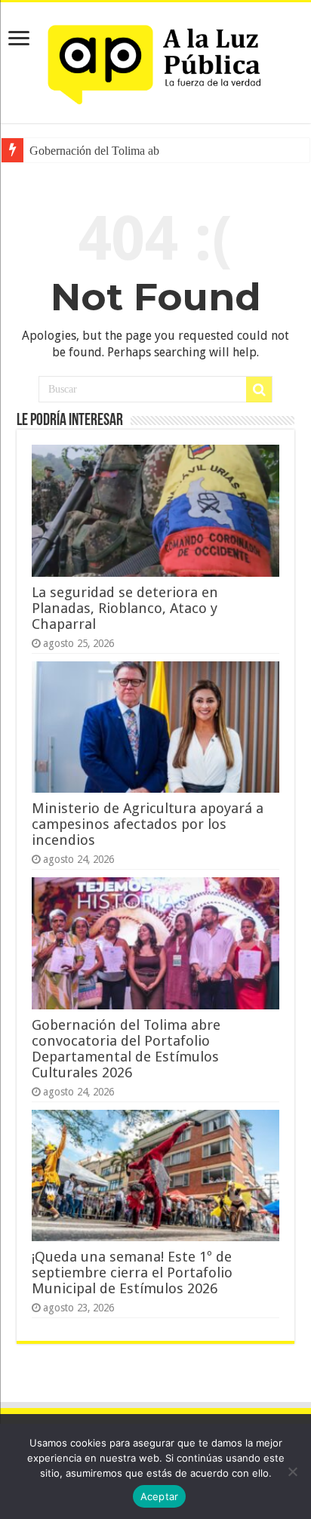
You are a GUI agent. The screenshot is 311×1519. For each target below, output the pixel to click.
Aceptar (159, 1496)
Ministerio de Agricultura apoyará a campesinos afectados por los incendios (147, 824)
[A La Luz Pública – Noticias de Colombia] (155, 60)
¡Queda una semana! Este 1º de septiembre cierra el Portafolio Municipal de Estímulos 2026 (132, 1272)
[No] (292, 1471)
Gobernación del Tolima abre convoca (120, 150)
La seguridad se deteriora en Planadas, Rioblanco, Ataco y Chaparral (125, 608)
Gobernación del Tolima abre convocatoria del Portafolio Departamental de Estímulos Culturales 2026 (126, 1048)
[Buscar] (259, 389)
